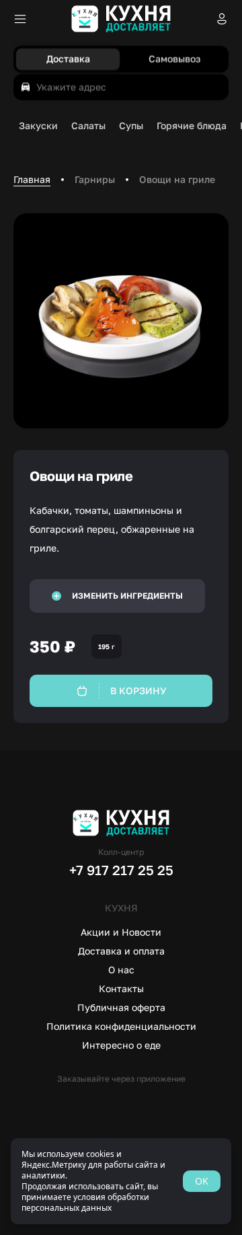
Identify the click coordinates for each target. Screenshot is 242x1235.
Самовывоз (174, 59)
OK (201, 1180)
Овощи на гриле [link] (177, 179)
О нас (121, 969)
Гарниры (95, 179)
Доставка (68, 59)
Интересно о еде (121, 1045)
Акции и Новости (121, 932)
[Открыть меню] (20, 19)
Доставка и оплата (121, 951)
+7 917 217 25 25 (121, 870)
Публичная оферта (121, 1007)
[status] (121, 1181)
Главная (31, 179)
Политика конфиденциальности (121, 1026)
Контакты (121, 988)
